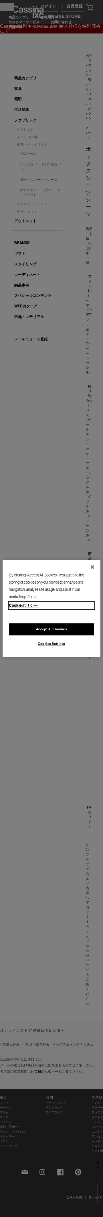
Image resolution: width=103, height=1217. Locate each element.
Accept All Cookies (51, 629)
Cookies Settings (51, 644)
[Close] (92, 567)
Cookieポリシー (23, 605)
